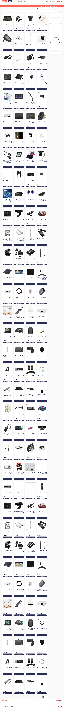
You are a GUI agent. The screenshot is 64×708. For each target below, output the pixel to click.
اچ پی (34, 8)
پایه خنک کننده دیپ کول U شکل (7, 219)
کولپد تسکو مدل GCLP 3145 (31, 414)
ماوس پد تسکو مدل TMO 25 (31, 277)
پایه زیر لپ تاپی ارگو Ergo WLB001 (8, 317)
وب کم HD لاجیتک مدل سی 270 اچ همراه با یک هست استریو (30, 25)
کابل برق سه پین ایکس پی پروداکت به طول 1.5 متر (20, 473)
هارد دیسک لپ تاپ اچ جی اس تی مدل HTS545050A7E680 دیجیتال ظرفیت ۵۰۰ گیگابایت (7, 239)
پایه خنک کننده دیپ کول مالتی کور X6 (42, 64)
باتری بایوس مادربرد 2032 (20, 277)
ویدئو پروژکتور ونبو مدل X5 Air (8, 297)
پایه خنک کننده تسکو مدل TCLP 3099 (7, 83)
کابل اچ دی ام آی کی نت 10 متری (30, 375)
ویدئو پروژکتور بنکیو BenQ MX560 (8, 473)
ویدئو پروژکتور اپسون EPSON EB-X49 (30, 473)
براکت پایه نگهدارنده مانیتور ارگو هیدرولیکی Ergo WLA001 (30, 103)
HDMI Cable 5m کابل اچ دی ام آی (19, 297)
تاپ (58, 8)
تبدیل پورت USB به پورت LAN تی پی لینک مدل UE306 (7, 434)
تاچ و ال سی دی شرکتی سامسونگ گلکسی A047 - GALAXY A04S (19, 142)
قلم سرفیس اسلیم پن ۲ (20, 492)
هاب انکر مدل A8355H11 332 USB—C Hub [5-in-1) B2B (19, 317)
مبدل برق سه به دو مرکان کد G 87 (42, 121)
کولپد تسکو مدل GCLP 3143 (8, 277)
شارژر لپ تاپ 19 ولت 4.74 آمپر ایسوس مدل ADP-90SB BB (19, 161)
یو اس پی (50, 8)
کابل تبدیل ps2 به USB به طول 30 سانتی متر (42, 376)
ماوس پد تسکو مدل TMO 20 (43, 355)
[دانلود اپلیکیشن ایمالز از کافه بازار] (5, 706)
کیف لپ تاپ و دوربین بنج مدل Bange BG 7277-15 (31, 337)
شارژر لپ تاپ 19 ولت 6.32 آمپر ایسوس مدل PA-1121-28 (19, 200)
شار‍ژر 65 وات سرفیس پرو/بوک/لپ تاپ (7, 142)
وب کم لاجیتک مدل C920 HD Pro (30, 141)
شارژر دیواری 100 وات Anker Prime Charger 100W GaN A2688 (42, 298)
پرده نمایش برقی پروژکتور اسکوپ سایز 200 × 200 (30, 317)
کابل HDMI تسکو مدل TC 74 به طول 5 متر (8, 376)
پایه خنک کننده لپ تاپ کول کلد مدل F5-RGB (19, 395)
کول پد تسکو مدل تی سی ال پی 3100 (19, 103)
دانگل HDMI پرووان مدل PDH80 (42, 394)
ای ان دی (46, 8)
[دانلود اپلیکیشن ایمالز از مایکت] (2, 706)
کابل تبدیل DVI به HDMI (43, 258)
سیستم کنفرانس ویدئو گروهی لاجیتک (20, 259)
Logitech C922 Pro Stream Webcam (43, 161)
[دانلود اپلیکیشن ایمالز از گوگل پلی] (7, 706)
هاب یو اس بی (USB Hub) (57, 37)
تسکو (40, 8)
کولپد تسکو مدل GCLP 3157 (20, 433)
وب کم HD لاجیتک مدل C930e (19, 414)
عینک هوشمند (59, 35)
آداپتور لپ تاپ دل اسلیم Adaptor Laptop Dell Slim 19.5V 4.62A (7, 44)
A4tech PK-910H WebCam (8, 258)
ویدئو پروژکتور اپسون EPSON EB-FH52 (7, 493)
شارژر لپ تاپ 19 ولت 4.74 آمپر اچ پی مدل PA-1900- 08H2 (30, 454)
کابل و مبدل (59, 39)
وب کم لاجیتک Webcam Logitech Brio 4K (19, 220)
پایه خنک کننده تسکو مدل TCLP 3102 (7, 25)
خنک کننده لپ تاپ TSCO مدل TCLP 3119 (31, 122)
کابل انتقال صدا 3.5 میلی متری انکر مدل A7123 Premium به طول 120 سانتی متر (7, 454)
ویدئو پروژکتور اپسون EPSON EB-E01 (7, 122)
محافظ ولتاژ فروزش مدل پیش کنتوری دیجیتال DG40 (8, 103)
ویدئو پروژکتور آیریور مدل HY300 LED (42, 25)
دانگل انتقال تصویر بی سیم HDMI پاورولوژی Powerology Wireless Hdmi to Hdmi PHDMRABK (7, 161)
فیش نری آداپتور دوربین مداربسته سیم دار (42, 337)
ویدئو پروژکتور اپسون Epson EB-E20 (42, 317)
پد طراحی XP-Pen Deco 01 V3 (19, 121)
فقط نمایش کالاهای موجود (56, 44)
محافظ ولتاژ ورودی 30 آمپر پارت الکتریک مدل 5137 (42, 83)
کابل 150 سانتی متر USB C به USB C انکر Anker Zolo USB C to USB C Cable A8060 (42, 278)
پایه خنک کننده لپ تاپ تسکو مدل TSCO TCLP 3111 (30, 161)
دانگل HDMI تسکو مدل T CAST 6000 (30, 64)
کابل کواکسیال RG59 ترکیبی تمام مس (42, 44)
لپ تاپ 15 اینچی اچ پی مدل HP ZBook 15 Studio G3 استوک (8, 337)
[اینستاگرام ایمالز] (12, 706)
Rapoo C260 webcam (44, 433)
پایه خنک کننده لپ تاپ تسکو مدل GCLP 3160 (19, 337)
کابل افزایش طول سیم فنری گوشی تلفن (19, 454)
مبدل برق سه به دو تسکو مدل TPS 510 (31, 298)
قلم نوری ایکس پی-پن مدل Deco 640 (19, 356)
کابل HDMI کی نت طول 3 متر (20, 180)
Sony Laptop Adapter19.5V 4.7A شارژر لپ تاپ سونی (43, 200)
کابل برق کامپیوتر (59, 33)
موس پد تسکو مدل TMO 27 (43, 219)
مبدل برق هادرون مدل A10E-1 (19, 43)
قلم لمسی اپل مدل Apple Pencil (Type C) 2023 (42, 473)
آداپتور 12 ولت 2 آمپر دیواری (20, 24)
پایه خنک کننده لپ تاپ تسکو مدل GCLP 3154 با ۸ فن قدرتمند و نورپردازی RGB (7, 200)
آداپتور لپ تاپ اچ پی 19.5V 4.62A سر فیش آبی (42, 239)
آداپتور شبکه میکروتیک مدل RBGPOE (20, 64)
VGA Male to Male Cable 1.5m (31, 199)
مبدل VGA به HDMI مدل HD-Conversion (8, 64)
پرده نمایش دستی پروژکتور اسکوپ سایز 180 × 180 (7, 181)
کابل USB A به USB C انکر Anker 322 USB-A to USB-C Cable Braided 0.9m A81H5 (42, 181)
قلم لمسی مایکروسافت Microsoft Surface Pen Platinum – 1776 (7, 356)
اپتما (61, 8)
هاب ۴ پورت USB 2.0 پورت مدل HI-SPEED (30, 220)
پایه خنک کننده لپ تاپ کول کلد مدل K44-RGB (42, 415)
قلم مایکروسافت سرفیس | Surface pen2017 (31, 239)
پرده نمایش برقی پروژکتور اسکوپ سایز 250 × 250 (30, 493)
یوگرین (37, 8)
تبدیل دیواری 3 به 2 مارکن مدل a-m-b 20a (30, 83)
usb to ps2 (33, 433)
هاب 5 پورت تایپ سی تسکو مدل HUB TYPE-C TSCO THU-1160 (7, 395)
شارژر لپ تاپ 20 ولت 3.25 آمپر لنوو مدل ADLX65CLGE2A (31, 259)
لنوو (53, 8)
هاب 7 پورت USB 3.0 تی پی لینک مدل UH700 (30, 395)
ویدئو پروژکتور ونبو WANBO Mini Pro (19, 376)
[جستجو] (14, 1)
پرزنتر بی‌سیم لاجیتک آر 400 (43, 492)
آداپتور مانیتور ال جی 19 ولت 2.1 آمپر (42, 454)
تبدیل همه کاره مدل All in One (8, 414)
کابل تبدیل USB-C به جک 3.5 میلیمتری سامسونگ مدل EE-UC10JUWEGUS (20, 239)
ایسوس (56, 8)
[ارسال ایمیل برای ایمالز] (9, 706)
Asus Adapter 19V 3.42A (43, 102)
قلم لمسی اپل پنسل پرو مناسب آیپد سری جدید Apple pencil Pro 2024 (30, 44)
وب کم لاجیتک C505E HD (31, 355)
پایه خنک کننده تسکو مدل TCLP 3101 (19, 83)
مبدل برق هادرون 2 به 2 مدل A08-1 (42, 142)
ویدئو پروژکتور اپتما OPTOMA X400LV (31, 181)
